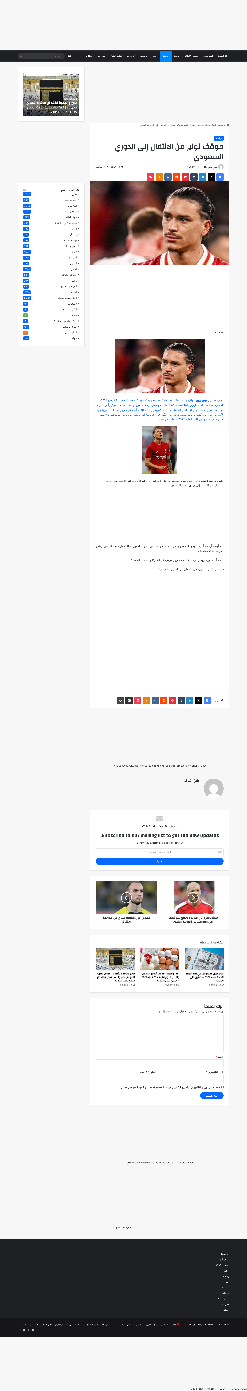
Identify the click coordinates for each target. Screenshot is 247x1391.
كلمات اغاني (70, 199)
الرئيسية (222, 56)
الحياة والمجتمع (69, 286)
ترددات (131, 56)
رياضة (166, 56)
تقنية (74, 315)
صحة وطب (71, 211)
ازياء (74, 228)
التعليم (73, 263)
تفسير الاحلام (191, 56)
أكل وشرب (71, 257)
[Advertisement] (138, 25)
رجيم (74, 280)
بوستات (144, 56)
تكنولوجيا (72, 303)
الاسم (220, 1056)
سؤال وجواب (70, 326)
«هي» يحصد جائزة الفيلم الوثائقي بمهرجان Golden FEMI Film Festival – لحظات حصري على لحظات (52, 107)
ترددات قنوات (69, 240)
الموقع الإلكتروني (148, 1072)
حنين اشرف (211, 167)
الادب (74, 292)
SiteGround (93, 1324)
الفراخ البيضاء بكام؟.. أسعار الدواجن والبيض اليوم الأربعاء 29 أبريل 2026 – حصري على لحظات (160, 977)
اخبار (155, 56)
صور (74, 194)
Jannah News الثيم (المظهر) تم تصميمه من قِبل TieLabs (146, 1324)
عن (70, 1324)
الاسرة (73, 269)
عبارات (101, 56)
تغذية (74, 251)
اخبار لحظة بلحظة (207, 124)
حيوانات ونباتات (69, 274)
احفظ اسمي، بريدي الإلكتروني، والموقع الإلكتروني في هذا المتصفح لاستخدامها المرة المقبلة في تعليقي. (170, 1087)
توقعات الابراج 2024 (66, 223)
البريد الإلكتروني (215, 1072)
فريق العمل (61, 1324)
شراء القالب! (25, 1324)
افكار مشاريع (70, 309)
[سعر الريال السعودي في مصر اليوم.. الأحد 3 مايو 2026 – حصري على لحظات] (204, 959)
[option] (51, 96)
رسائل (89, 56)
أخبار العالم (71, 332)
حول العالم (71, 217)
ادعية (177, 56)
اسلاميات (208, 56)
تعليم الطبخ (116, 56)
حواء (74, 338)
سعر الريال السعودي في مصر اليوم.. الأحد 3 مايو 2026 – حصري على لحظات (204, 977)
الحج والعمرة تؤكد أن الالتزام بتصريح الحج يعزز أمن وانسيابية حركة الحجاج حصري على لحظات (116, 977)
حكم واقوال (70, 246)
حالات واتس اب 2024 (65, 321)
